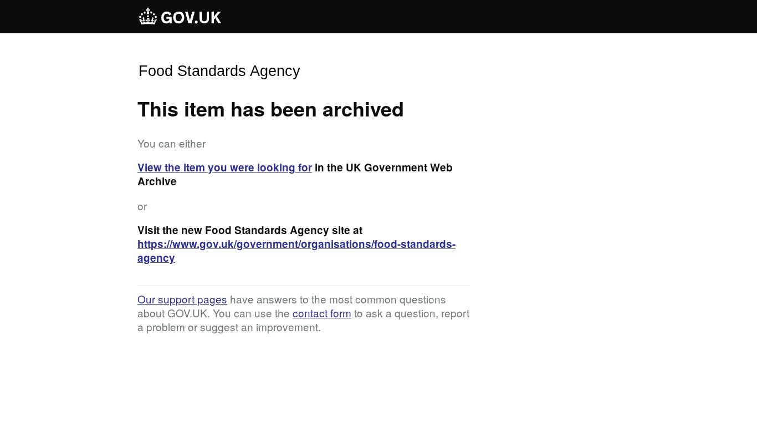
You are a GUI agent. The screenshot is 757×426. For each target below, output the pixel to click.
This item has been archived (270, 108)
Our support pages (182, 298)
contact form (322, 312)
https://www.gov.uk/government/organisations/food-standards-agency (296, 250)
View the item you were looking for (224, 167)
